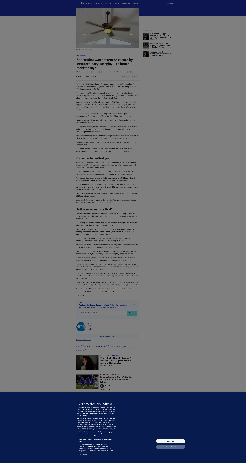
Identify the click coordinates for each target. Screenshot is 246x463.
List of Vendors (83, 454)
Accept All (170, 441)
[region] (123, 427)
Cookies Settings (170, 447)
